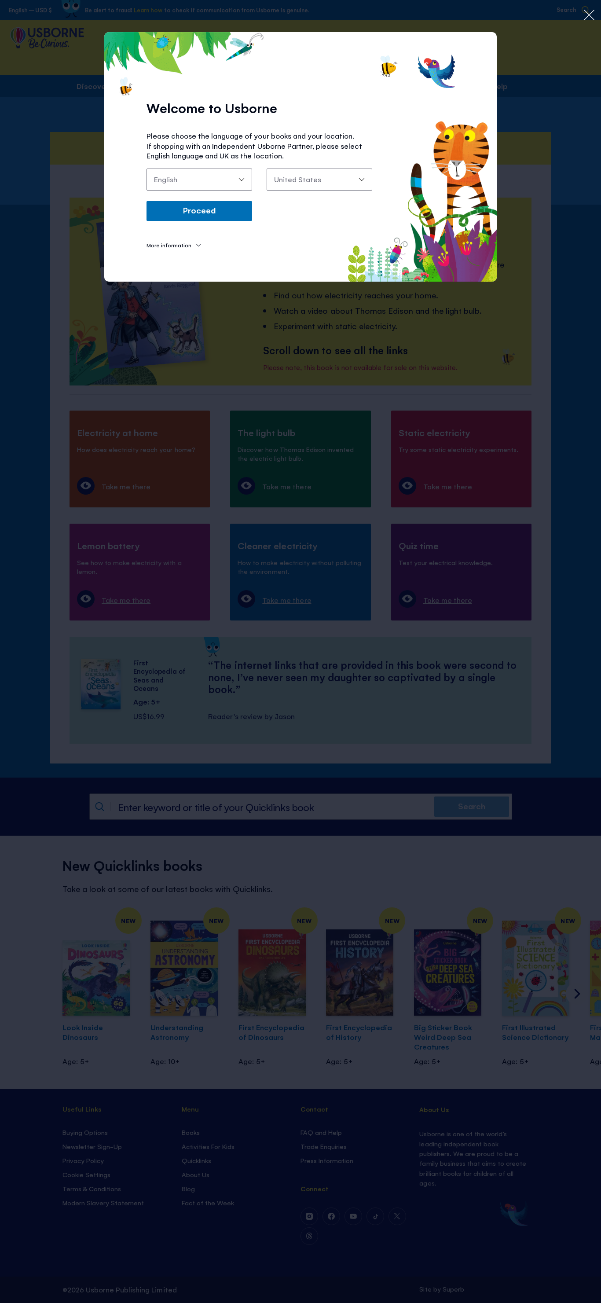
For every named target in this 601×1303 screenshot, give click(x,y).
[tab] (174, 245)
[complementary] (300, 651)
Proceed (199, 210)
